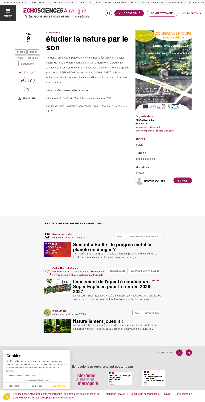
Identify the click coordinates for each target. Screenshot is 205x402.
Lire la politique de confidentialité (20, 375)
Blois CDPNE (59, 310)
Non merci (14, 386)
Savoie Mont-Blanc (152, 2)
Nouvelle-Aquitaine (61, 2)
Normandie (175, 2)
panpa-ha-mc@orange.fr (148, 127)
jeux (137, 313)
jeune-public (152, 313)
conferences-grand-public (144, 236)
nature (33, 52)
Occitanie (95, 2)
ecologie (33, 58)
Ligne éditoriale (183, 394)
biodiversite (27, 64)
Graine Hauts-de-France (65, 268)
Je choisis (37, 386)
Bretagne (38, 2)
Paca (134, 2)
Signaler (29, 98)
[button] (7, 396)
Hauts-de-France (115, 2)
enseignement (117, 271)
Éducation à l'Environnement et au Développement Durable (78, 273)
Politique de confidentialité (145, 394)
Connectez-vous (162, 13)
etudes (21, 52)
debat (120, 236)
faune (19, 58)
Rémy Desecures (154, 181)
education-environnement (145, 271)
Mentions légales (115, 394)
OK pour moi (59, 386)
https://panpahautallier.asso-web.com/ (154, 130)
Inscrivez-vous (191, 13)
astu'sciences (66, 397)
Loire (81, 2)
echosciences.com (16, 2)
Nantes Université (62, 234)
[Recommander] (31, 80)
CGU (167, 394)
